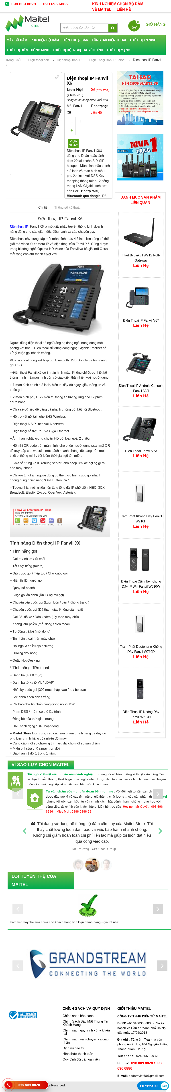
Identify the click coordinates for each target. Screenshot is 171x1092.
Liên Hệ (124, 9)
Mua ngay (73, 143)
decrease (71, 121)
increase (71, 130)
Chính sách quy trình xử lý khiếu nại (86, 1026)
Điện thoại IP (19, 226)
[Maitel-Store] (27, 23)
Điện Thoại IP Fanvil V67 (141, 320)
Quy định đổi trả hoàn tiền (81, 1053)
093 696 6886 (55, 4)
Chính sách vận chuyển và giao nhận (85, 1035)
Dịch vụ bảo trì (73, 1042)
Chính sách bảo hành (78, 1010)
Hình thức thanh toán (78, 1048)
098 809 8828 (23, 4)
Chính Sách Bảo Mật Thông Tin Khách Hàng (85, 1017)
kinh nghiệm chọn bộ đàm (117, 4)
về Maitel (101, 9)
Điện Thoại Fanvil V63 (141, 451)
